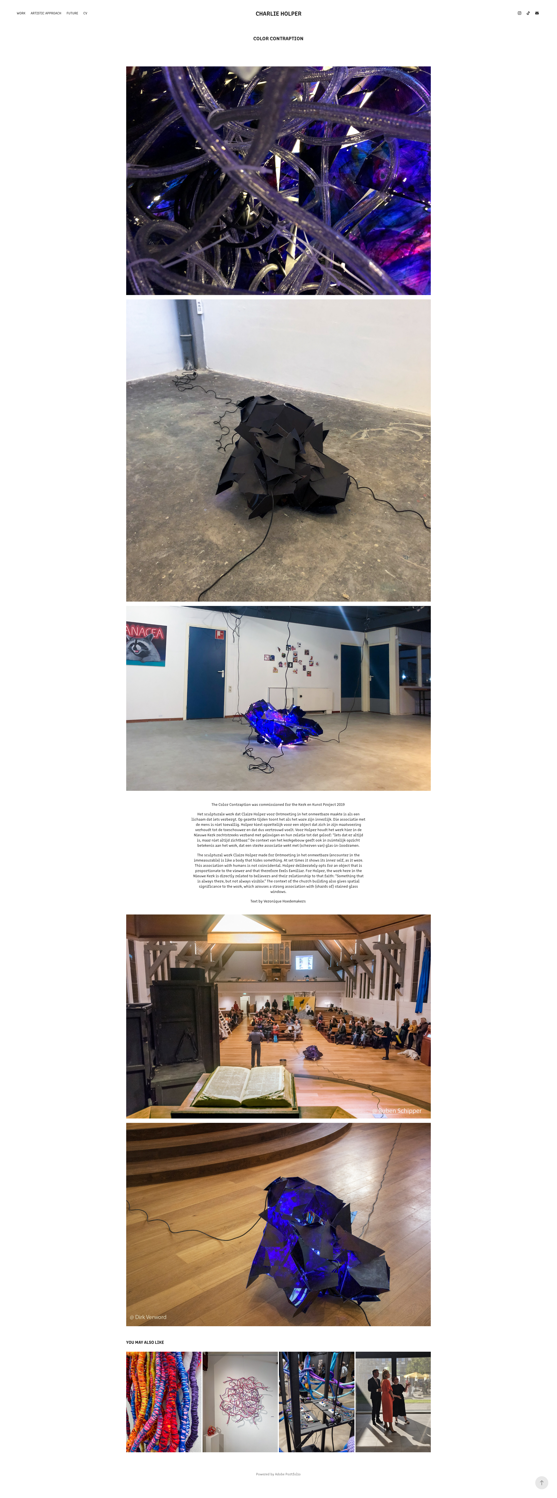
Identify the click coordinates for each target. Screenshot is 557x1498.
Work (21, 13)
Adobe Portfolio (288, 1474)
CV (85, 13)
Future (72, 13)
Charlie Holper (279, 13)
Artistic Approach (46, 13)
